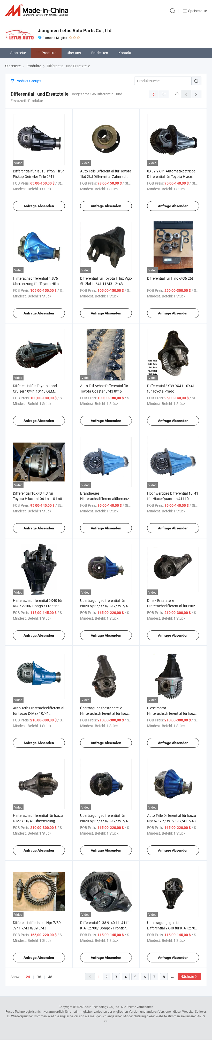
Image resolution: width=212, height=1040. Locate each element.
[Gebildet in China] (37, 10)
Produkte (49, 52)
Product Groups (28, 80)
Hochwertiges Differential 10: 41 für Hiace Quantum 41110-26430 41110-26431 (172, 498)
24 (28, 977)
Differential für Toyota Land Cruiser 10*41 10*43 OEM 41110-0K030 (35, 391)
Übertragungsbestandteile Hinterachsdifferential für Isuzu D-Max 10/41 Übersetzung (105, 713)
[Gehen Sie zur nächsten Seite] (196, 94)
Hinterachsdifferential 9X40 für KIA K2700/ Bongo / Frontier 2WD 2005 (38, 606)
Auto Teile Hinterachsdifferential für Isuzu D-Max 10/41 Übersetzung (38, 713)
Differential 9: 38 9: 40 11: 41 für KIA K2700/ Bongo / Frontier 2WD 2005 (105, 928)
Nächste (187, 976)
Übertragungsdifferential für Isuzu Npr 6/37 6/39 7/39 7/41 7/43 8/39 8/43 (105, 606)
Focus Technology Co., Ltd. (101, 1007)
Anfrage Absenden (39, 206)
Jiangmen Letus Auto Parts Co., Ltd (74, 30)
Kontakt (124, 52)
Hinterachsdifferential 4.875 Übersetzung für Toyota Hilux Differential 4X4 (36, 284)
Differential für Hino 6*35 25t (170, 278)
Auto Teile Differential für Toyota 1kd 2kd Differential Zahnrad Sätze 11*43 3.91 (105, 176)
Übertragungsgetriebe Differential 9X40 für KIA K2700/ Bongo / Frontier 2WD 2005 (173, 928)
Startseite (18, 52)
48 (50, 976)
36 (39, 976)
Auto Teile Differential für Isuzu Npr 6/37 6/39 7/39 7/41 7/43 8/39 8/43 (171, 821)
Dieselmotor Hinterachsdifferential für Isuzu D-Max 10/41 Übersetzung (172, 713)
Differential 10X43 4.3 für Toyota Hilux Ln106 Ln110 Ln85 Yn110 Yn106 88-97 (38, 498)
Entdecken (99, 52)
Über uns (74, 52)
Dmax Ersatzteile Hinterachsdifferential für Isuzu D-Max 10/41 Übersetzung (172, 606)
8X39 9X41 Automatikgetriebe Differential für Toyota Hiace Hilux (171, 176)
